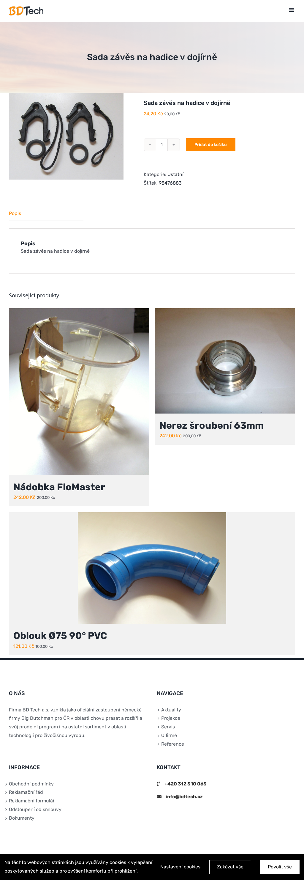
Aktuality (171, 710)
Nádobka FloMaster (59, 487)
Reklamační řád (26, 792)
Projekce (170, 718)
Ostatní (175, 174)
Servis (168, 727)
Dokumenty (21, 818)
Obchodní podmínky (31, 784)
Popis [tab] (15, 213)
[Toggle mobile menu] (292, 10)
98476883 (170, 183)
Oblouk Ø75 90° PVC (60, 635)
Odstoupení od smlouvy (35, 809)
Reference (172, 744)
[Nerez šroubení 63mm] (225, 361)
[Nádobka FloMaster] (79, 391)
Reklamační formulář (32, 801)
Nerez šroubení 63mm (211, 425)
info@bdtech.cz (184, 796)
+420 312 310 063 (185, 784)
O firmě (169, 735)
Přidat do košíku (210, 144)
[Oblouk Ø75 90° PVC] (152, 568)
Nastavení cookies (180, 867)
